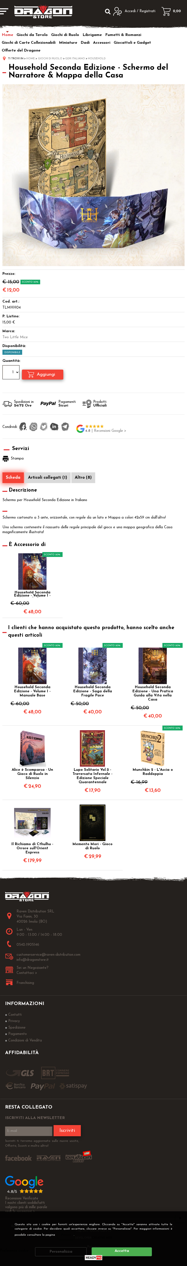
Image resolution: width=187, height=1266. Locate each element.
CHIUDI (180, 1218)
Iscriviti (67, 1130)
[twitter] (43, 427)
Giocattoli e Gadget (132, 43)
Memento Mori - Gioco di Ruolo (92, 846)
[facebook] (23, 427)
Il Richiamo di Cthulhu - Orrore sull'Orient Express (32, 848)
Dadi (85, 43)
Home (7, 35)
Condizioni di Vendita (25, 1040)
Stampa (17, 458)
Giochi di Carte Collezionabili (29, 43)
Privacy (66, 1234)
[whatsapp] (33, 427)
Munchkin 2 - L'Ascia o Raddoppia (153, 772)
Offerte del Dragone (21, 50)
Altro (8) (83, 478)
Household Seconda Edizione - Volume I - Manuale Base (32, 594)
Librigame (92, 35)
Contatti (15, 1015)
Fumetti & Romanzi (123, 35)
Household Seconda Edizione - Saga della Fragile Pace (92, 691)
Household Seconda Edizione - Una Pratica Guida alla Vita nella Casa (152, 693)
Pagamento (17, 1034)
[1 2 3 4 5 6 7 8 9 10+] (11, 373)
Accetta (122, 1251)
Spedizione (17, 1028)
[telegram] (65, 427)
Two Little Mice (15, 337)
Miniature (68, 43)
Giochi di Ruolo (65, 35)
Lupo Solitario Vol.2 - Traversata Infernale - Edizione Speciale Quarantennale (92, 776)
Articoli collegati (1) (47, 478)
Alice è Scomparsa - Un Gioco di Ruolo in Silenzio (32, 774)
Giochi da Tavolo (32, 35)
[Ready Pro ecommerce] (93, 1257)
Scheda (13, 478)
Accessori (101, 43)
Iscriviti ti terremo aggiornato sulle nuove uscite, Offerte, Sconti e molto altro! (42, 1143)
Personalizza (61, 1252)
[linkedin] (54, 427)
